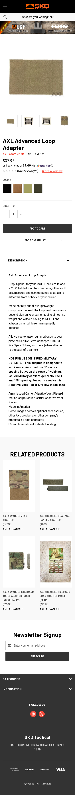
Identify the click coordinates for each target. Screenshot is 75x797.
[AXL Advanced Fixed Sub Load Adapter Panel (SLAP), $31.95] (55, 561)
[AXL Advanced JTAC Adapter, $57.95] (19, 485)
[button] (37, 27)
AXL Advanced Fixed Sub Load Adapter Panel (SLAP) (55, 596)
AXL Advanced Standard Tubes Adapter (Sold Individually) (18, 596)
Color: (7, 179)
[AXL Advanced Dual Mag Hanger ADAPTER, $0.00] (55, 485)
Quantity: (9, 205)
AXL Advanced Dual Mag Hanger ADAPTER (55, 518)
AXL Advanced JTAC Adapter (15, 518)
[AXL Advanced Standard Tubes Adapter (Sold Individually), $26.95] (19, 561)
